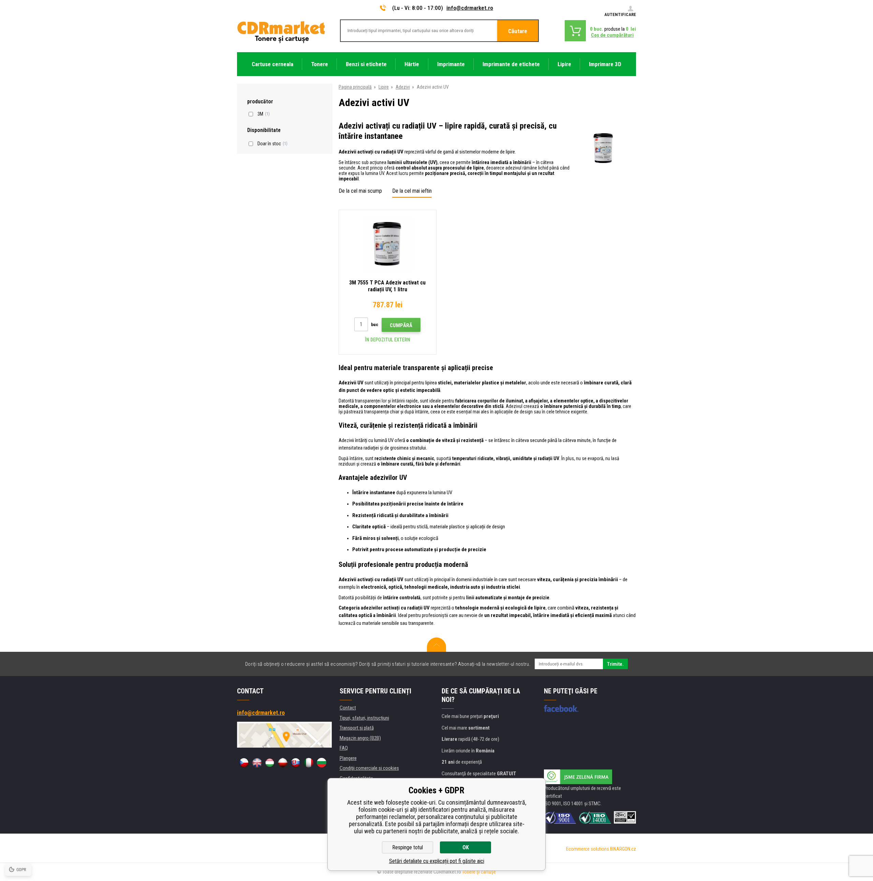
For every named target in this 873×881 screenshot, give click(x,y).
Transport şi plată (357, 728)
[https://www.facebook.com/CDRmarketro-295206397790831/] (561, 708)
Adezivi (403, 87)
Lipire (384, 87)
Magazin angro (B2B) (360, 738)
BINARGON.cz (623, 849)
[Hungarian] (270, 762)
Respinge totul (407, 847)
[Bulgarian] (321, 762)
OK (465, 847)
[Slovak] (295, 762)
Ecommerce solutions (587, 849)
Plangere (348, 758)
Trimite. (615, 664)
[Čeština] (244, 762)
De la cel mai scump (360, 191)
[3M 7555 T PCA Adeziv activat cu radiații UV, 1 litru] (387, 243)
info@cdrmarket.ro (469, 7)
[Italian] (308, 762)
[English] (257, 762)
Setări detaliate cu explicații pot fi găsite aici (436, 861)
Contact (348, 708)
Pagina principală (355, 87)
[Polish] (282, 762)
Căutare (517, 31)
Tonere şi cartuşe (479, 872)
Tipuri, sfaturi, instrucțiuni (364, 718)
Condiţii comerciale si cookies (369, 768)
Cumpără (401, 325)
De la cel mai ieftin (412, 191)
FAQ (344, 748)
